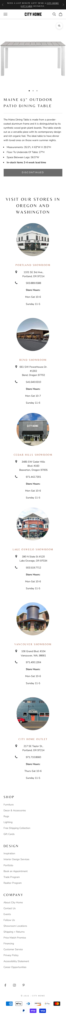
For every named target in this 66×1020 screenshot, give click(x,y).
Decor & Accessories (15, 810)
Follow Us (9, 920)
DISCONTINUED (33, 172)
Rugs (6, 816)
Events (7, 914)
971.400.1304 (33, 662)
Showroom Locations (15, 926)
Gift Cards (9, 834)
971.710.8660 (33, 757)
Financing (9, 943)
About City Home (13, 902)
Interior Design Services (16, 859)
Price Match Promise (15, 937)
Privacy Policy (11, 955)
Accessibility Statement (16, 961)
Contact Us (10, 908)
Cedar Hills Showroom (33, 454)
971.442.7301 (33, 477)
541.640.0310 (33, 382)
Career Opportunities (15, 967)
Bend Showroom (33, 359)
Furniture (9, 804)
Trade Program (12, 877)
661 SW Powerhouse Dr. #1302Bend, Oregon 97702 (33, 371)
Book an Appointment (16, 871)
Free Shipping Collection (17, 828)
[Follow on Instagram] (14, 985)
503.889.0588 (33, 283)
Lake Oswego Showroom (33, 549)
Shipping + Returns (14, 931)
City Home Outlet (32, 739)
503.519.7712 (33, 567)
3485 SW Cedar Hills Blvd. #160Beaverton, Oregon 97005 (33, 466)
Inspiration (9, 853)
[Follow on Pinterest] (23, 985)
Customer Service (13, 949)
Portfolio (8, 865)
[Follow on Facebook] (5, 985)
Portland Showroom (32, 265)
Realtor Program (13, 883)
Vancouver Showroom (33, 644)
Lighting (8, 822)
